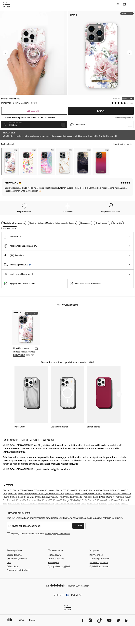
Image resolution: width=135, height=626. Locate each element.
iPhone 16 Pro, (95, 490)
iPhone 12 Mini (98, 497)
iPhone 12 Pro (55, 497)
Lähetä (78, 526)
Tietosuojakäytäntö (99, 559)
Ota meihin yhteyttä (17, 559)
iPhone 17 (7, 490)
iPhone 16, (83, 490)
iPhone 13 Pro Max (25, 497)
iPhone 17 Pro (19, 490)
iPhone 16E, (72, 490)
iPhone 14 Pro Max (112, 494)
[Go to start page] (6, 4)
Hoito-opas (53, 562)
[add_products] (36, 348)
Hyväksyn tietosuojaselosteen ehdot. (40, 533)
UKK (9, 562)
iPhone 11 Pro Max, (114, 497)
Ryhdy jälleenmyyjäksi (59, 566)
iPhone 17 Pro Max (35, 490)
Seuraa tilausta (14, 555)
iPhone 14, (69, 494)
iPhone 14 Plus (95, 494)
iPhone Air (50, 490)
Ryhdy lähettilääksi (99, 566)
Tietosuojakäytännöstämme (57, 533)
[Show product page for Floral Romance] (9, 161)
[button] (67, 585)
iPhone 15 (12, 494)
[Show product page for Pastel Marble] (46, 161)
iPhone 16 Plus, (110, 490)
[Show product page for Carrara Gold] (64, 161)
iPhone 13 (126, 494)
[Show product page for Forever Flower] (28, 161)
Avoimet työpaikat (99, 562)
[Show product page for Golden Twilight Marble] (82, 161)
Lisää (101, 111)
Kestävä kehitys (56, 559)
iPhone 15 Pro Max (55, 494)
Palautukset (13, 566)
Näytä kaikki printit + (123, 144)
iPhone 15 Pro (24, 494)
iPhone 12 (67, 497)
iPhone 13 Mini (41, 497)
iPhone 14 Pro (81, 494)
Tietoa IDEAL (54, 555)
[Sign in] (118, 4)
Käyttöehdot (96, 555)
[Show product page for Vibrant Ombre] (101, 161)
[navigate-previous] (119, 394)
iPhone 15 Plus (38, 494)
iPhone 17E (61, 490)
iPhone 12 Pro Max (82, 497)
